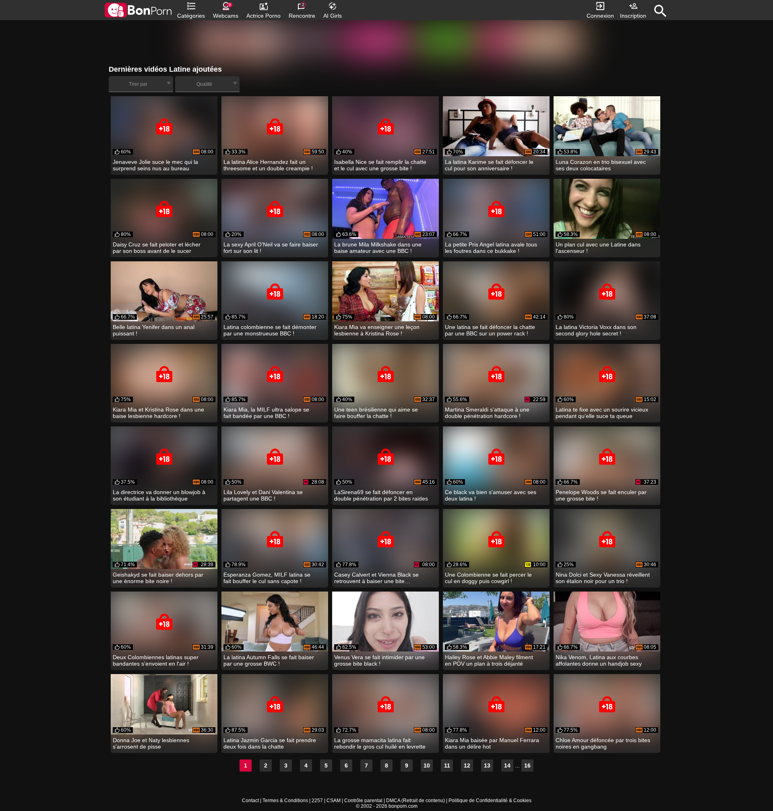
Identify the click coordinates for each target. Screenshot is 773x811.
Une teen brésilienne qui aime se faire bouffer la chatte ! (376, 412)
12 (467, 765)
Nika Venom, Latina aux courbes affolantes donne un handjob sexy (599, 660)
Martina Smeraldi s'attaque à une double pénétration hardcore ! (487, 412)
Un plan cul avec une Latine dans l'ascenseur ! (598, 247)
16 (527, 765)
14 (507, 765)
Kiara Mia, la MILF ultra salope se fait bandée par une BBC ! (266, 412)
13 (487, 765)
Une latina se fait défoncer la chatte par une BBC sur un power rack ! (490, 330)
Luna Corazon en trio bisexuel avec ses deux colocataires (601, 165)
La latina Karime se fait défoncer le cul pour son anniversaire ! (489, 165)
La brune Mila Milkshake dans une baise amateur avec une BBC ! (378, 247)
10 (427, 765)
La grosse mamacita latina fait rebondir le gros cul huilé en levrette (380, 743)
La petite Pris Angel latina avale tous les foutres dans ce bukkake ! (491, 247)
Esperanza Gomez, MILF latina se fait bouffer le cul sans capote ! (266, 577)
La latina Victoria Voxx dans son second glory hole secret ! (596, 330)
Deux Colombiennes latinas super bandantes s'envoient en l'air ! (155, 660)
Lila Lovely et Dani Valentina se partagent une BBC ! (263, 495)
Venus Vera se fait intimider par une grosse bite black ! (379, 660)
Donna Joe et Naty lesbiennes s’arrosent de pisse (151, 743)
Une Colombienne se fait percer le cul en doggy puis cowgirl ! (488, 577)
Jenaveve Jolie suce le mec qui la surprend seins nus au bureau (155, 165)
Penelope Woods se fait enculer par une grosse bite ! (601, 495)
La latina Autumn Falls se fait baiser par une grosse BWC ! (268, 660)
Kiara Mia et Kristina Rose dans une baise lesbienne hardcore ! (158, 412)
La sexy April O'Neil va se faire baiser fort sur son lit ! (270, 247)
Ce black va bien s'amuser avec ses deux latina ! (490, 495)
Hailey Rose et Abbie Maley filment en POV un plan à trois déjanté (489, 660)
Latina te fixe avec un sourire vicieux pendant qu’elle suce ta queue (602, 412)
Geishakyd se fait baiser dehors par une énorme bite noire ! (158, 577)
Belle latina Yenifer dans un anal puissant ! (153, 330)
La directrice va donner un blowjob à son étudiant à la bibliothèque (159, 495)
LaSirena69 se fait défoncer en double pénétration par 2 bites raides (381, 495)
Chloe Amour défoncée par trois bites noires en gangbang (603, 743)
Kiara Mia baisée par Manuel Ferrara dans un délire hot (492, 743)
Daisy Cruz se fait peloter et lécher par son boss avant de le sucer (156, 247)
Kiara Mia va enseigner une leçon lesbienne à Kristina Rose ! (377, 330)
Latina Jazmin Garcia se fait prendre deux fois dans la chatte (269, 743)
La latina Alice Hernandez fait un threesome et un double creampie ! (268, 165)
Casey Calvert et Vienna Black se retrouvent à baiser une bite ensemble (376, 577)
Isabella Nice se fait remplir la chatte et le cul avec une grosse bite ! (380, 165)
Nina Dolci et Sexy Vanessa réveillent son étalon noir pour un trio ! (603, 577)
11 (447, 765)
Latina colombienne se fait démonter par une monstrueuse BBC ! (269, 330)
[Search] (660, 11)
